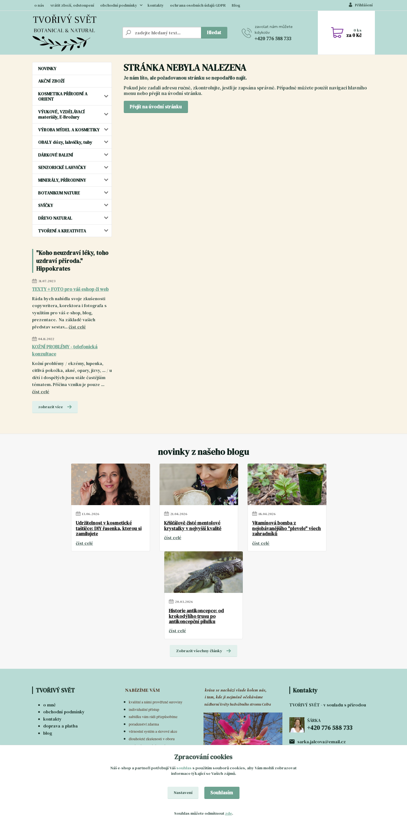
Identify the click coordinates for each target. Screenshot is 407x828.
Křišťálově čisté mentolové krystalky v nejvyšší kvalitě (192, 525)
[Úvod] (75, 33)
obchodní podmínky (118, 5)
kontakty (156, 5)
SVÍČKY (45, 205)
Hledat (214, 32)
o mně (49, 705)
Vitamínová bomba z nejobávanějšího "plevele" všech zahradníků (286, 528)
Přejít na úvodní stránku (156, 106)
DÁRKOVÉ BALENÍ (55, 155)
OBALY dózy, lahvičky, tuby (65, 142)
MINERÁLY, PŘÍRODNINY (62, 180)
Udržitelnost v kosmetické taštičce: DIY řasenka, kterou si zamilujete (108, 528)
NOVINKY (47, 68)
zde (228, 813)
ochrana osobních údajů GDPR (198, 5)
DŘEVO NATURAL (55, 218)
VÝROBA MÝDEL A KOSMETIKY (69, 130)
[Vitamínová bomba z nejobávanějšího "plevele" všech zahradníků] (287, 484)
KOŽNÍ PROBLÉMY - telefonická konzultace (64, 350)
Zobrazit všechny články (199, 651)
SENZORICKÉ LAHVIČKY (62, 167)
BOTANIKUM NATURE (59, 193)
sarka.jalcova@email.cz (321, 742)
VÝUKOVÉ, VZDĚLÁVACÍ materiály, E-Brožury (61, 114)
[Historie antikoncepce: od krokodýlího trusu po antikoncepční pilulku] (203, 572)
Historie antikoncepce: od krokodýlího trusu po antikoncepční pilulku (196, 616)
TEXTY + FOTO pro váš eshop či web (70, 289)
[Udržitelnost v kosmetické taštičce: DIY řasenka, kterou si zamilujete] (110, 484)
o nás (39, 5)
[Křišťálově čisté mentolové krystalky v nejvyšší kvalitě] (198, 484)
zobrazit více (50, 407)
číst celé (77, 327)
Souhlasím (221, 792)
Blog (236, 5)
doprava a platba (60, 726)
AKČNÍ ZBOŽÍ (51, 81)
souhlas (184, 768)
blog (47, 733)
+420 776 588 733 (273, 38)
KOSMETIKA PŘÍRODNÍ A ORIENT (62, 96)
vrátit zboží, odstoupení (72, 5)
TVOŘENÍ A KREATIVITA (62, 231)
